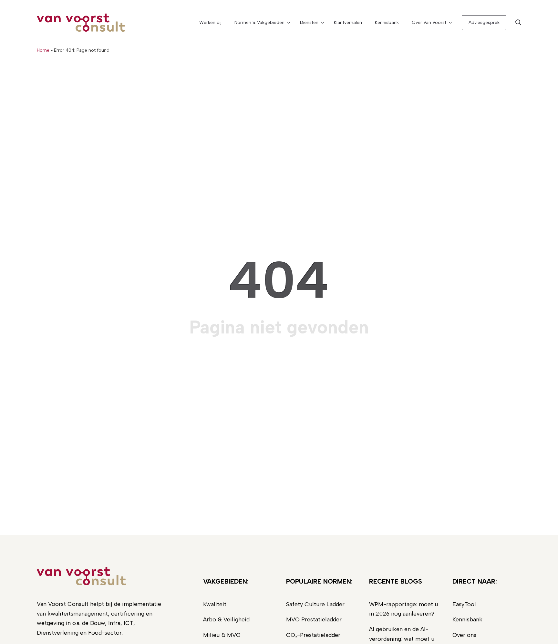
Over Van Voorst (429, 22)
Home (43, 50)
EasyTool (464, 604)
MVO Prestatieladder (314, 619)
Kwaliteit (214, 604)
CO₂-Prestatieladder (313, 635)
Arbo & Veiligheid (226, 619)
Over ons (464, 635)
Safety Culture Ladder (315, 604)
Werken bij (210, 22)
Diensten (309, 22)
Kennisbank (387, 22)
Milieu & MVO (222, 635)
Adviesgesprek (484, 22)
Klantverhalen (348, 22)
